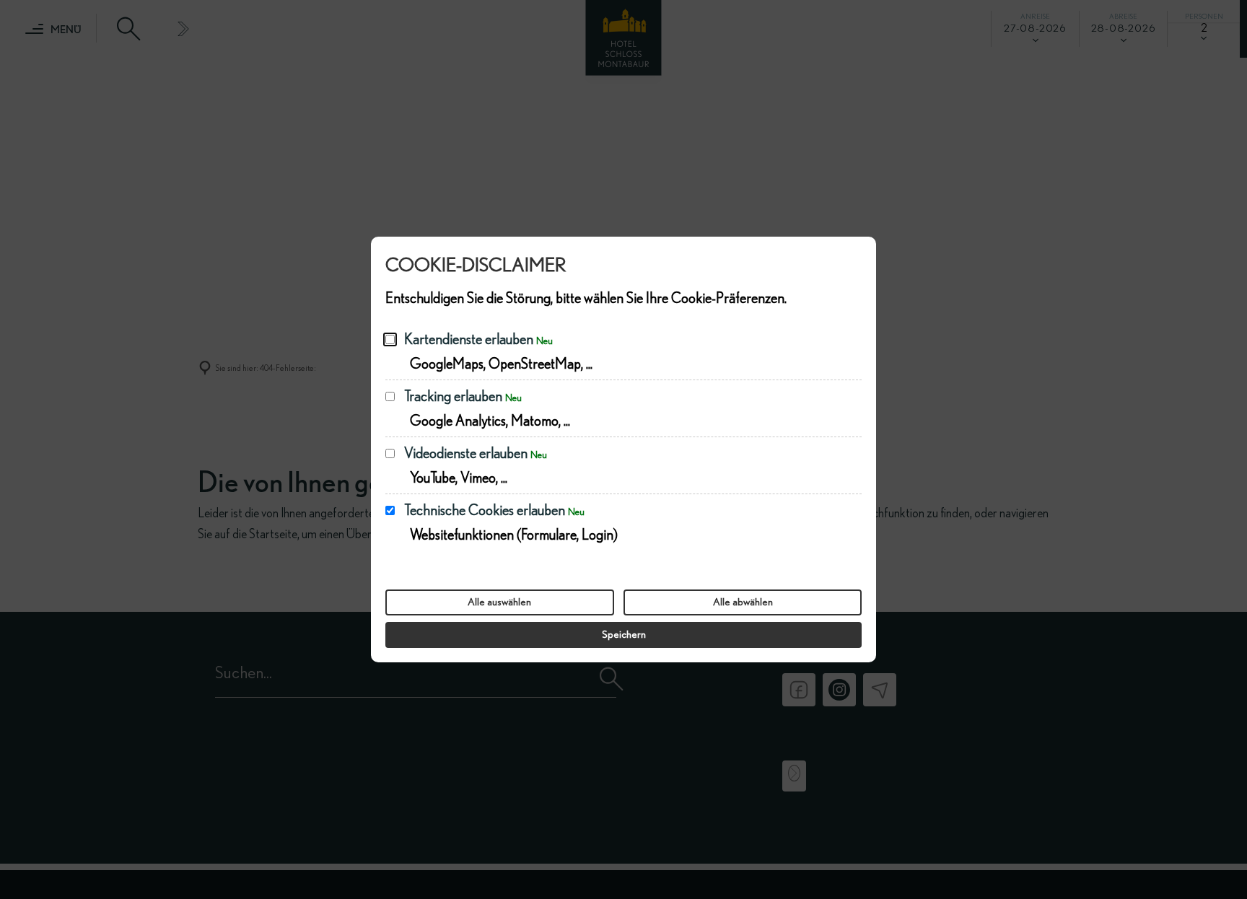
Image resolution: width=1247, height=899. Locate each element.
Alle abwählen (743, 602)
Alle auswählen (499, 602)
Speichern (624, 634)
